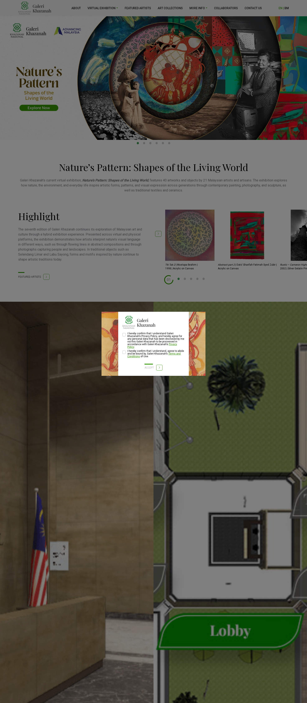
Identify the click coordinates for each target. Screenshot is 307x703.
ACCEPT (150, 367)
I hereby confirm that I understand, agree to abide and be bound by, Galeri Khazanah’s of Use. (155, 354)
